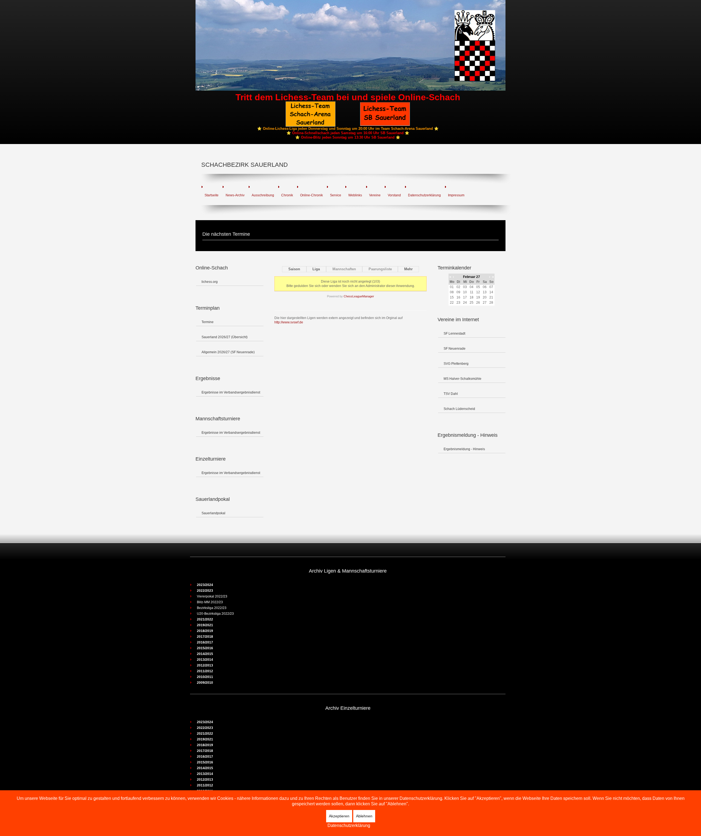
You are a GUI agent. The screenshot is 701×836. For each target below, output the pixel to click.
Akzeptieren (339, 816)
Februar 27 (471, 277)
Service (335, 195)
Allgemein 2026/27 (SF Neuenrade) (228, 352)
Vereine (375, 195)
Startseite (212, 195)
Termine (208, 322)
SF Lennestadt (454, 333)
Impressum (456, 195)
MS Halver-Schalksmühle (462, 379)
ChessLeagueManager (359, 296)
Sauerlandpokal (213, 513)
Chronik (287, 195)
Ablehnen (364, 816)
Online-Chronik (311, 195)
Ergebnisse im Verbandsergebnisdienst (231, 392)
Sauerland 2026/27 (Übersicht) (225, 337)
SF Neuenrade (455, 349)
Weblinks (355, 195)
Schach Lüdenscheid (459, 409)
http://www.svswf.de (288, 322)
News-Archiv (235, 195)
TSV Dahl (451, 394)
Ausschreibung (263, 195)
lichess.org (210, 282)
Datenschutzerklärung (424, 195)
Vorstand (394, 195)
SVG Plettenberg (456, 364)
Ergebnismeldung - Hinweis (464, 449)
